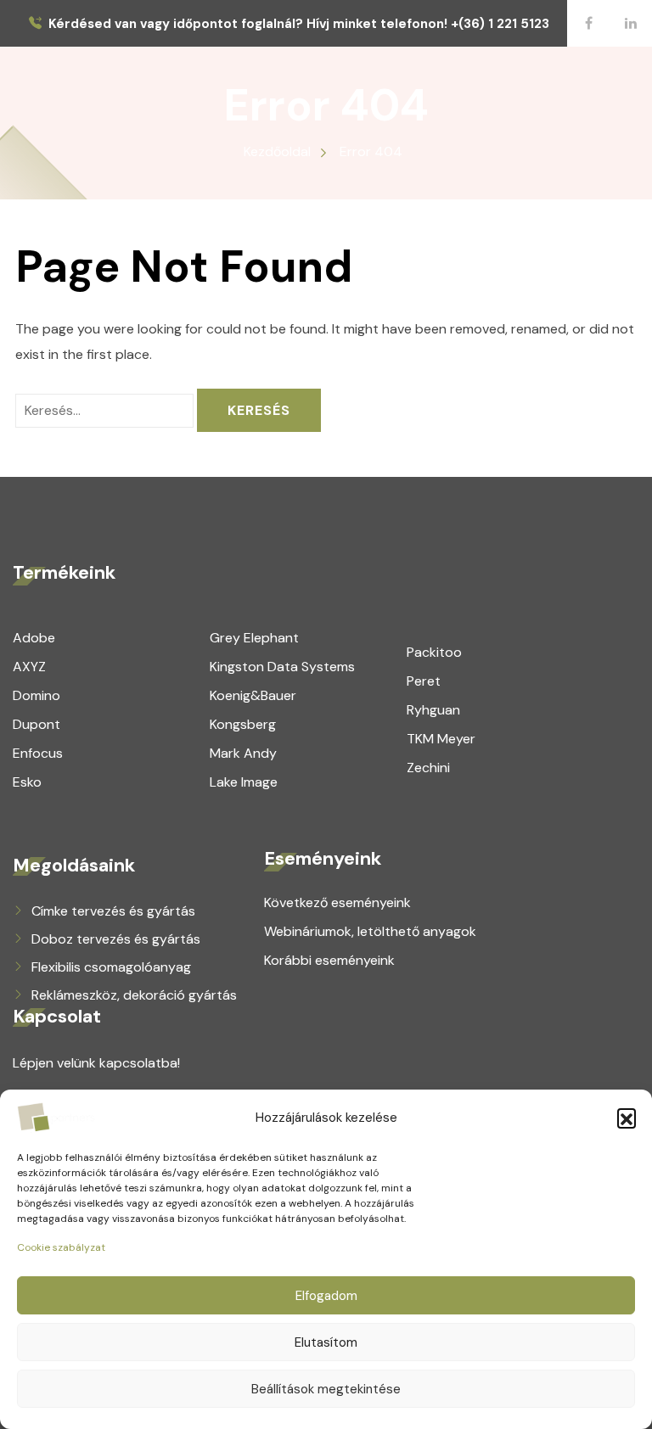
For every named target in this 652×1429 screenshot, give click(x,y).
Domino (36, 695)
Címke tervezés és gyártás (113, 911)
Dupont (36, 724)
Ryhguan (433, 710)
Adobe (34, 638)
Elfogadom (326, 1295)
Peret (424, 681)
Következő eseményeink (337, 902)
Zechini (428, 767)
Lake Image (244, 782)
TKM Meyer (441, 739)
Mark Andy (243, 753)
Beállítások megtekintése (326, 1389)
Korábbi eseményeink (329, 960)
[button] (626, 1117)
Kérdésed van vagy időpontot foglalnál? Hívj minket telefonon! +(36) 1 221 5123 (298, 24)
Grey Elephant (254, 638)
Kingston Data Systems (282, 666)
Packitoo (434, 652)
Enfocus (38, 753)
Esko (27, 782)
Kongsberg (243, 724)
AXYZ (29, 666)
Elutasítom (326, 1342)
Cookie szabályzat (61, 1247)
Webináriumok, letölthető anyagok (370, 931)
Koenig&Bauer (253, 695)
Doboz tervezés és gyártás (115, 939)
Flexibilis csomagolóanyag (111, 967)
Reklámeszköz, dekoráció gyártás (134, 995)
